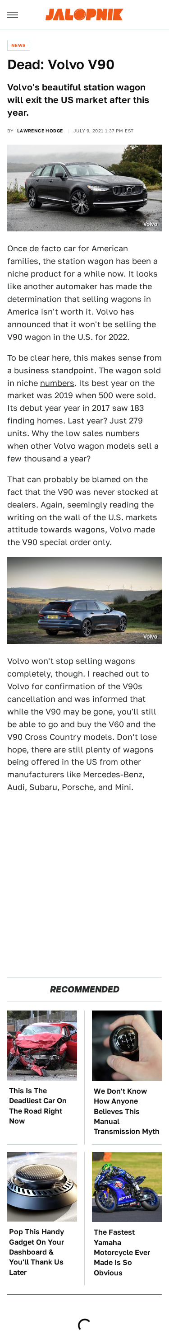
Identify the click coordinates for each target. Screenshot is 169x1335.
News (18, 45)
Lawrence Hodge (40, 130)
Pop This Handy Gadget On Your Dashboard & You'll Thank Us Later (36, 1252)
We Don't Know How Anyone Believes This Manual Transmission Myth (127, 1111)
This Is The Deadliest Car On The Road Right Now (38, 1105)
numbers (57, 383)
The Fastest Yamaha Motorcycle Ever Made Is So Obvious (122, 1252)
